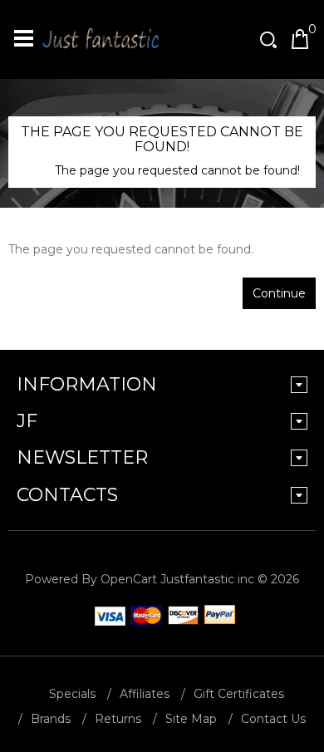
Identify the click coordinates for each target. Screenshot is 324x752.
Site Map (191, 718)
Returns (118, 718)
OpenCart (129, 579)
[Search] (270, 39)
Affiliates (144, 693)
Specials (72, 693)
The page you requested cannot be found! (177, 170)
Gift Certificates (239, 693)
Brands (51, 718)
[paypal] (217, 616)
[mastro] (180, 616)
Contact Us (273, 718)
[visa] (143, 616)
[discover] (107, 616)
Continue (279, 293)
